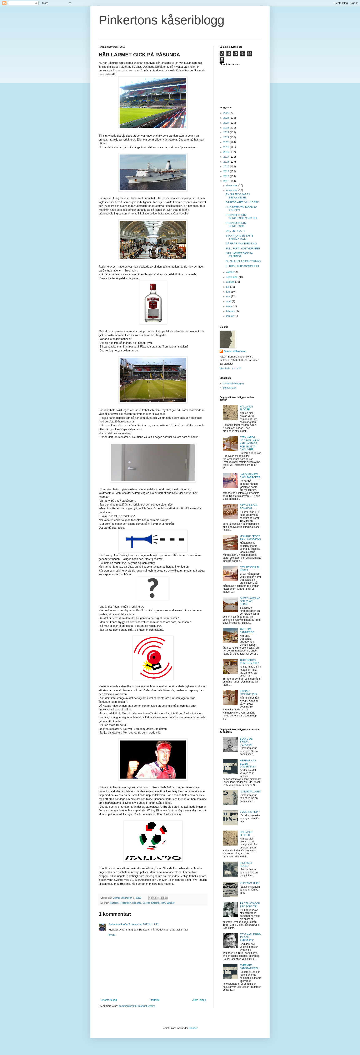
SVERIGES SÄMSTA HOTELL (250, 967)
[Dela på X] (158, 898)
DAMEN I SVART (235, 230)
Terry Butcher (168, 903)
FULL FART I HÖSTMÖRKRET (243, 248)
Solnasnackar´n (118, 924)
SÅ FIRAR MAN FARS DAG (241, 243)
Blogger (193, 1028)
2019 (226, 147)
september (232, 277)
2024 (226, 122)
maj (228, 296)
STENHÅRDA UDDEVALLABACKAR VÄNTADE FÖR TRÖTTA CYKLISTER (250, 443)
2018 (226, 152)
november (232, 190)
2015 (226, 166)
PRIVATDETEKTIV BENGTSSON (236, 224)
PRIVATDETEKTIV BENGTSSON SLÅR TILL (242, 216)
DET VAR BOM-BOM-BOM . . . (249, 507)
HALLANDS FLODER (246, 408)
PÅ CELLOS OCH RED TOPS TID (250, 905)
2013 (226, 176)
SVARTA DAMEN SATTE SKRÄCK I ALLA (239, 237)
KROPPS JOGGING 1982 (249, 693)
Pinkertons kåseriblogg (161, 20)
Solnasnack (229, 387)
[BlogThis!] (154, 898)
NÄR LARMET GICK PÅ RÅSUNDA (239, 255)
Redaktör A (125, 903)
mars (229, 306)
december (232, 185)
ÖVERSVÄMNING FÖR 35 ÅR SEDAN (250, 601)
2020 (226, 142)
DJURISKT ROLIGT (246, 864)
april (229, 301)
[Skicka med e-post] (150, 898)
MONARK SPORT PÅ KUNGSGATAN (250, 538)
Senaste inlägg (108, 1000)
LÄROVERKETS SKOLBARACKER (250, 476)
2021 (226, 137)
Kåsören (114, 903)
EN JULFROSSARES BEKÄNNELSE (238, 196)
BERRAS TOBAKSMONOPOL (243, 266)
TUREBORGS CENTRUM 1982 (249, 662)
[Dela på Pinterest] (166, 898)
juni (228, 291)
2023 (226, 127)
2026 (226, 113)
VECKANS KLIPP (250, 811)
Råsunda (136, 903)
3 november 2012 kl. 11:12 (144, 924)
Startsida (155, 1000)
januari (230, 316)
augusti (230, 281)
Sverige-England (151, 903)
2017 (226, 156)
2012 (226, 181)
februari (231, 311)
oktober (230, 272)
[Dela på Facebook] (162, 898)
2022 (226, 132)
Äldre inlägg (199, 1000)
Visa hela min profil (230, 368)
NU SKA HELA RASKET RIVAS (243, 261)
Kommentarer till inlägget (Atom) (137, 1006)
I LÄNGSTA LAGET (250, 791)
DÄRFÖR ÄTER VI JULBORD (242, 202)
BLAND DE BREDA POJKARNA (246, 741)
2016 (226, 161)
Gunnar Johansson (235, 351)
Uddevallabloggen (233, 383)
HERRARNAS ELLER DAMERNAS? (248, 763)
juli (228, 286)
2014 (226, 171)
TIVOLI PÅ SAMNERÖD (247, 631)
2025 (226, 117)
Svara (112, 934)
